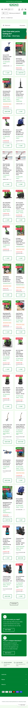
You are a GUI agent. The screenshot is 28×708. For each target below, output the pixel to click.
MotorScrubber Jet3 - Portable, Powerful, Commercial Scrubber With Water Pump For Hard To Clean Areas (20, 169)
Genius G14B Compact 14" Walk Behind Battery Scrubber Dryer (7, 57)
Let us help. (19, 1)
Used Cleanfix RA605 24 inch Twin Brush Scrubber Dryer (19, 315)
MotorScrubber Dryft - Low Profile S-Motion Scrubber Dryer (20, 93)
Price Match (8, 652)
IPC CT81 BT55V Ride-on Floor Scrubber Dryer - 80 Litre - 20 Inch (7, 205)
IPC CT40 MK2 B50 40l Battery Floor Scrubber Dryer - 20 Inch (6, 390)
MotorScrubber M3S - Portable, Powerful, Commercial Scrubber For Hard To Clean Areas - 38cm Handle (7, 168)
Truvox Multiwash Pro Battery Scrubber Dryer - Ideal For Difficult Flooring (7, 541)
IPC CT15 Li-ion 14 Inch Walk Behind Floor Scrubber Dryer (6, 240)
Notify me (21, 72)
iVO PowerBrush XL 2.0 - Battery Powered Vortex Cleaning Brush (7, 462)
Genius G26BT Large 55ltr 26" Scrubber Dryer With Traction (19, 501)
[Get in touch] (22, 9)
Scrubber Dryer (9, 17)
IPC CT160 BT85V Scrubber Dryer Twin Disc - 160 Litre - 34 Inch (7, 352)
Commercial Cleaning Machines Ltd (11, 701)
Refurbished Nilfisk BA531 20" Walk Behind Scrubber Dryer (6, 279)
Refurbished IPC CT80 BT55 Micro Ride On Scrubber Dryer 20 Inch (7, 315)
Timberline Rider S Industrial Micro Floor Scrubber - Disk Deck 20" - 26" (7, 578)
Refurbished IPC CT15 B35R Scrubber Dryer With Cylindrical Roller (20, 279)
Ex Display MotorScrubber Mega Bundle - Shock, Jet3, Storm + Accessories (20, 241)
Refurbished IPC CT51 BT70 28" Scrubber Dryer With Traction (20, 462)
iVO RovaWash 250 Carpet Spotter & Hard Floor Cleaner (20, 426)
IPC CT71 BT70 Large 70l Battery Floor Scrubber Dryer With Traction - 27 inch (20, 205)
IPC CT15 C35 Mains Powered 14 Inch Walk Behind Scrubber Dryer (7, 132)
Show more (14, 603)
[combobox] (18, 13)
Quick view (7, 111)
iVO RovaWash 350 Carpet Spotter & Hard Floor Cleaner (7, 426)
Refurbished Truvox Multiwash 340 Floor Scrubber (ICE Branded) (20, 61)
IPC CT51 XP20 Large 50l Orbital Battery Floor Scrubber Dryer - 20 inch (19, 353)
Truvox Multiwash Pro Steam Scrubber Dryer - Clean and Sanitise (20, 578)
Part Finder (8, 629)
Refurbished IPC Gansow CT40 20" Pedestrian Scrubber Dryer (6, 93)
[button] (2, 9)
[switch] (8, 9)
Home (4, 17)
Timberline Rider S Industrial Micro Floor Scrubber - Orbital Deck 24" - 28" (20, 541)
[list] (14, 664)
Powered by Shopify (22, 701)
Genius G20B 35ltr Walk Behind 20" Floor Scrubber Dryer (20, 132)
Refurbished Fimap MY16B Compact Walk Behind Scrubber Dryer (7, 505)
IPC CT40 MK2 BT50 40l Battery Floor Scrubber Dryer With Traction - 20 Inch (20, 390)
